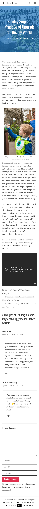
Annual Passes (8, 100)
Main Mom (6, 331)
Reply (7, 374)
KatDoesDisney (10, 382)
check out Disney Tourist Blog (22, 198)
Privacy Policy (28, 506)
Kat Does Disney (10, 3)
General (8, 290)
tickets (26, 97)
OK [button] (19, 505)
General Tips (18, 290)
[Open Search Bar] (29, 3)
